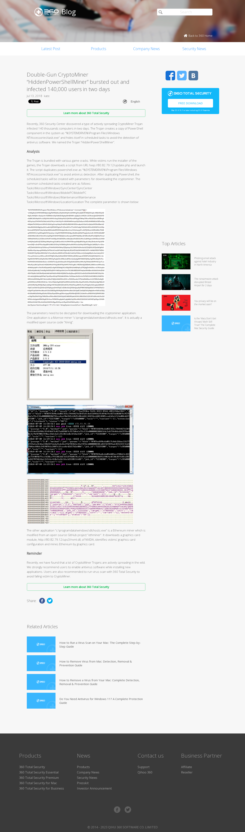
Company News (146, 48)
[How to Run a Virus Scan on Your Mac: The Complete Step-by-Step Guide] (41, 644)
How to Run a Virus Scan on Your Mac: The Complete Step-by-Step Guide (100, 644)
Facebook (170, 75)
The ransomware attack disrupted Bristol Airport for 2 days (206, 282)
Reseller (187, 772)
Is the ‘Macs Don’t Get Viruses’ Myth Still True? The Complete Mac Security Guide (205, 323)
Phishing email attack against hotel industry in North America (205, 261)
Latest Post (50, 48)
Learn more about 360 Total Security (86, 113)
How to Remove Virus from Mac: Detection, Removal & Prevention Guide (95, 663)
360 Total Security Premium (39, 778)
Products (98, 48)
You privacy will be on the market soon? (205, 302)
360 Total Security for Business (41, 788)
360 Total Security (32, 767)
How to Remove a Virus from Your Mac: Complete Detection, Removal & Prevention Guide (99, 682)
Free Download (190, 103)
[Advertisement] (190, 179)
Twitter (182, 75)
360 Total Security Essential (39, 772)
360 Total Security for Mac (38, 783)
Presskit (83, 783)
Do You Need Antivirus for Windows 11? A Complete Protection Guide (101, 701)
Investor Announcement (94, 788)
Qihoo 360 (145, 772)
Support (143, 767)
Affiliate (186, 767)
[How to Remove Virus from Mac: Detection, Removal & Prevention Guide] (41, 663)
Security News (194, 48)
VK (193, 75)
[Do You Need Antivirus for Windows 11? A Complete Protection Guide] (41, 701)
